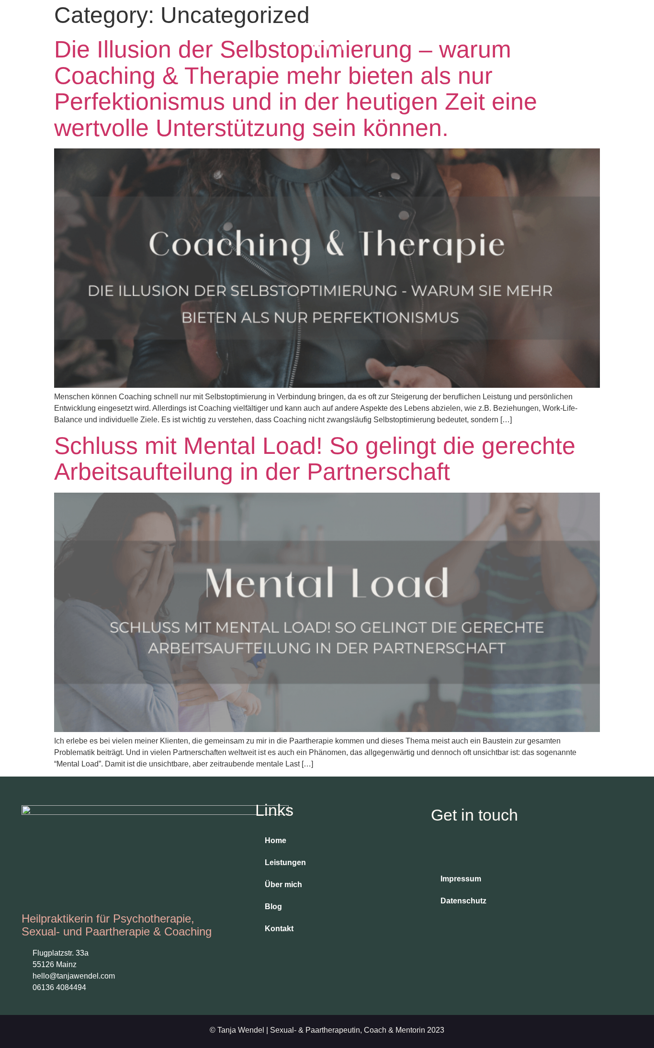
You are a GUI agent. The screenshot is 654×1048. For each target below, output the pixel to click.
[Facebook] (463, 848)
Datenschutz (463, 901)
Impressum (460, 879)
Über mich (283, 884)
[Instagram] (440, 848)
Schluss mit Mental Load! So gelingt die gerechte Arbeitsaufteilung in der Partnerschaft (314, 458)
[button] (574, 34)
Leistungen (285, 862)
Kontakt (279, 928)
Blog (273, 906)
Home (275, 840)
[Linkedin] (485, 848)
